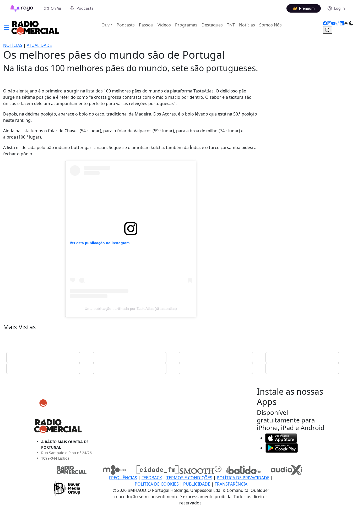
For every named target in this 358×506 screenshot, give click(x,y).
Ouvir (108, 25)
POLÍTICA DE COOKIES (157, 484)
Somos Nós (270, 25)
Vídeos (164, 25)
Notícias (247, 25)
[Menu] (6, 27)
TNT (231, 25)
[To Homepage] (21, 8)
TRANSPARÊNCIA (231, 484)
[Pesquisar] (327, 30)
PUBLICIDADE (196, 484)
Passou (146, 25)
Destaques (212, 25)
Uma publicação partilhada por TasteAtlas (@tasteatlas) (131, 308)
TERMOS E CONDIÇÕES (189, 478)
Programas (186, 25)
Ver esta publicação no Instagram (99, 243)
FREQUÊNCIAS (123, 478)
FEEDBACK (152, 478)
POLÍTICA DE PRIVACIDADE (243, 478)
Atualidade (39, 45)
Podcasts (126, 25)
